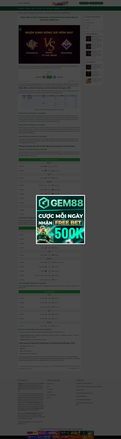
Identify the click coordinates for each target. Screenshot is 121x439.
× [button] (83, 197)
